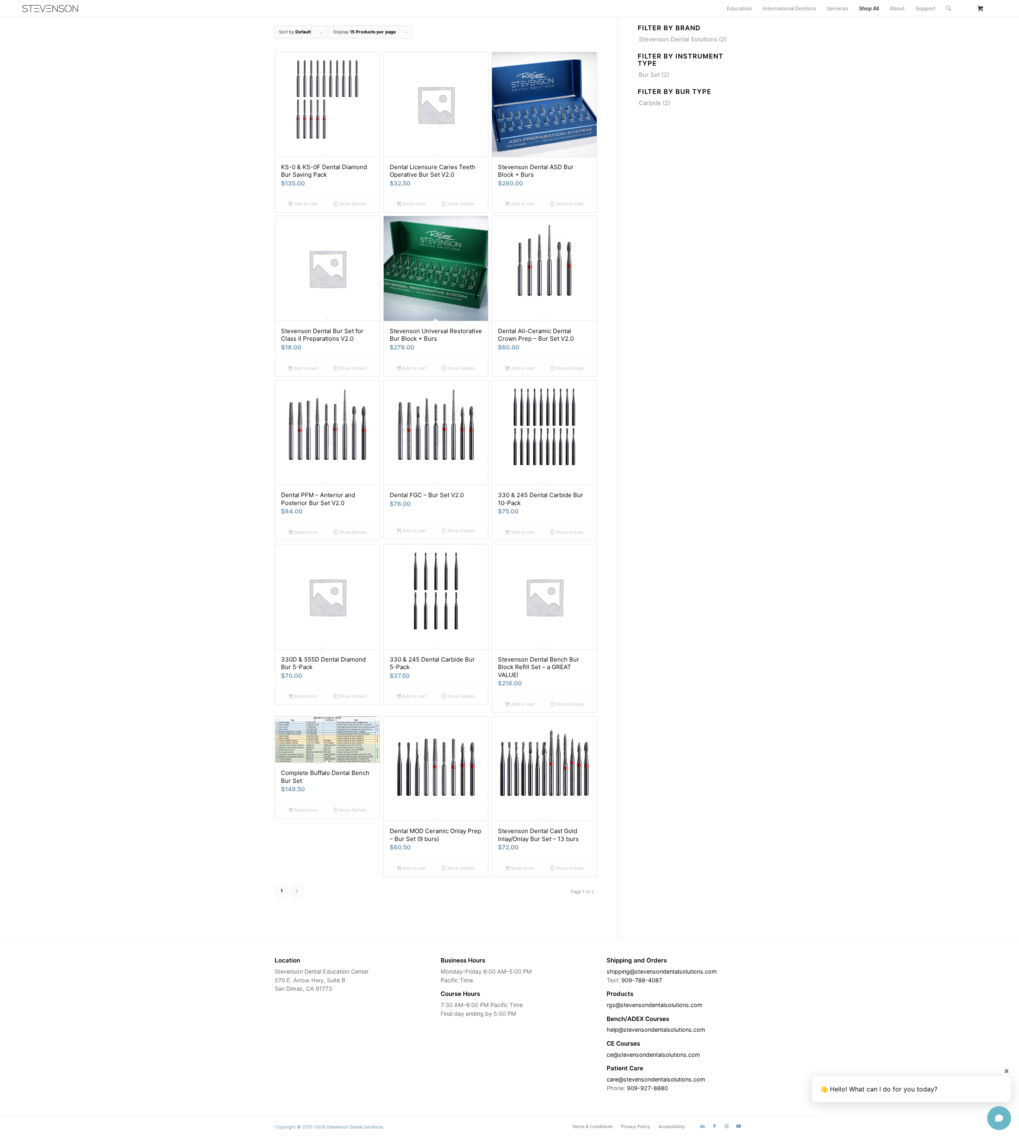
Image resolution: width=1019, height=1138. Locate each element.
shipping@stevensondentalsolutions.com (662, 971)
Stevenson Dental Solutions (678, 39)
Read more (414, 204)
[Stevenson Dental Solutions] (50, 9)
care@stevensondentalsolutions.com (656, 1079)
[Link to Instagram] (726, 1126)
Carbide (650, 103)
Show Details (352, 204)
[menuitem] (739, 8)
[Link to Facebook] (714, 1126)
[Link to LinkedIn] (703, 1126)
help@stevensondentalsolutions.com (656, 1029)
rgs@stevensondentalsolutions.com (655, 1004)
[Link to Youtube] (738, 1126)
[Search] (948, 8)
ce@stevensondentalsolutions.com (653, 1054)
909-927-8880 (647, 1088)
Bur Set (649, 74)
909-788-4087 (641, 980)
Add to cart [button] (305, 204)
